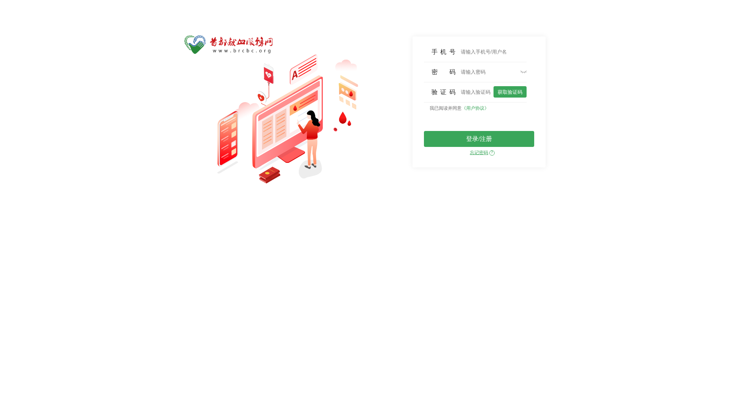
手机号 (443, 52)
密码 (443, 72)
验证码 (443, 92)
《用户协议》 (475, 108)
